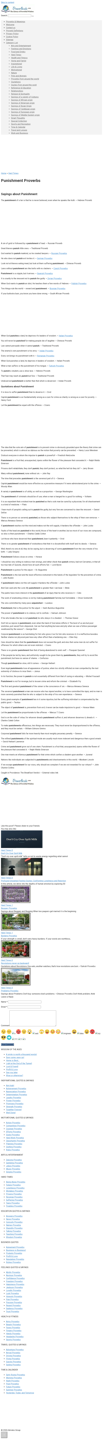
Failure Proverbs (13, 1185)
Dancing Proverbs (14, 1160)
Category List (12, 43)
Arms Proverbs (12, 1321)
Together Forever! (14, 1109)
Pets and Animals (19, 76)
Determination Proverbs (16, 1094)
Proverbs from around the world (25, 79)
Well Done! (11, 1112)
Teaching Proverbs (14, 1234)
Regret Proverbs (13, 1305)
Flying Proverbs (13, 1359)
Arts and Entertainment (21, 46)
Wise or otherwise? (14, 1075)
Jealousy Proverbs (14, 1287)
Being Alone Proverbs (15, 1182)
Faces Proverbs (13, 1327)
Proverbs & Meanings (15, 21)
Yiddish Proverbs (78, 283)
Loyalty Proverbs (13, 1290)
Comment (5, 1025)
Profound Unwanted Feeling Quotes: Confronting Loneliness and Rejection (33, 881)
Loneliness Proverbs (15, 1188)
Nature (14, 73)
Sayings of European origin (23, 112)
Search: (4, 15)
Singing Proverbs (13, 1172)
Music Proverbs (13, 1169)
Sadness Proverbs (14, 1308)
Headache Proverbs (14, 1336)
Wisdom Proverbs (14, 1237)
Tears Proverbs (13, 1203)
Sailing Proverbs (13, 1365)
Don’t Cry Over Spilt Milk (11, 853)
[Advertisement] (51, 154)
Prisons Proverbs (14, 1194)
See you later (12, 1072)
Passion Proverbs (14, 1302)
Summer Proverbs (14, 1390)
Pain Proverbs (12, 1299)
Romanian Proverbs (45, 356)
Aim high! (10, 1085)
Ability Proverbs (13, 1272)
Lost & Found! (12, 1066)
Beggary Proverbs (9, 908)
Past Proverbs (12, 1384)
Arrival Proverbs (13, 1353)
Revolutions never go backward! (15, 963)
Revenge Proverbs (14, 1197)
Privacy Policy (12, 34)
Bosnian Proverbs (57, 288)
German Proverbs (44, 258)
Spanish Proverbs (45, 273)
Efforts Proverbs (13, 1132)
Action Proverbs (13, 1123)
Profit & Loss (12, 1069)
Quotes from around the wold (24, 85)
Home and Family (18, 61)
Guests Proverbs (13, 1362)
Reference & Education (21, 88)
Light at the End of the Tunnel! (19, 1063)
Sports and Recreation (21, 124)
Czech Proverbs (61, 268)
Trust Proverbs (12, 1311)
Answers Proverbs (14, 1216)
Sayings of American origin (23, 103)
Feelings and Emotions (21, 49)
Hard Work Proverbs (15, 1138)
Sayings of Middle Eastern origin (25, 115)
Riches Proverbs (13, 1262)
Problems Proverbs (9, 991)
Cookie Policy (12, 37)
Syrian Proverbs (54, 278)
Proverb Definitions (14, 31)
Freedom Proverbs (14, 1281)
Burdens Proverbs (9, 936)
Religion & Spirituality (20, 94)
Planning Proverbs (14, 1144)
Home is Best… (12, 1060)
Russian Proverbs (59, 253)
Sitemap (9, 40)
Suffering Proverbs (14, 1200)
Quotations (16, 82)
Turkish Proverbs (56, 366)
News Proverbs (13, 1219)
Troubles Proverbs (14, 1206)
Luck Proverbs (12, 1293)
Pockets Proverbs (14, 1253)
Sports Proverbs (13, 1339)
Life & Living (16, 67)
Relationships (17, 91)
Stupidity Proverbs (14, 1228)
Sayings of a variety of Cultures (25, 97)
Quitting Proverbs (13, 1147)
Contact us (10, 27)
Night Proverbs (12, 1381)
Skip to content (7, 2)
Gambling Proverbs (14, 1163)
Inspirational (16, 64)
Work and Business (19, 133)
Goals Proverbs (13, 1135)
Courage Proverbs (14, 1129)
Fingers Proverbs (13, 1330)
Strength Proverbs (14, 1106)
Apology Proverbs (14, 1275)
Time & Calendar (18, 127)
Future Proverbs (13, 1387)
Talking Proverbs (13, 1231)
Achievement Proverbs (16, 1088)
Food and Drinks (18, 52)
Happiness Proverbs (15, 1284)
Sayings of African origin (22, 100)
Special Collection (19, 121)
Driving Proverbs (13, 1356)
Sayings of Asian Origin (21, 106)
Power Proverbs (13, 1100)
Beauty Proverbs (13, 1324)
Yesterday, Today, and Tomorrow (20, 1393)
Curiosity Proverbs (14, 1222)
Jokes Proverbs (13, 1166)
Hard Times (16, 55)
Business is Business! (16, 1250)
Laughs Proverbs (13, 1097)
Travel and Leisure (19, 130)
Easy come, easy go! (15, 1057)
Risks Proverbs (13, 1150)
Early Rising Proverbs (15, 1375)
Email (4, 1007)
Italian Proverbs (66, 336)
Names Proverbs (13, 1225)
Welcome (10, 24)
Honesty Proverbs (14, 1296)
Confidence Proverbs (15, 1278)
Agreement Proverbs (15, 1247)
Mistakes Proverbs (14, 1191)
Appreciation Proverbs (16, 1091)
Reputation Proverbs (15, 1259)
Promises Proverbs (14, 1103)
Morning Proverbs (14, 1378)
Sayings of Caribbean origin (23, 109)
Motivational (16, 70)
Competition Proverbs (15, 1126)
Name (4, 1002)
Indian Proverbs (46, 351)
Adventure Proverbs (15, 1349)
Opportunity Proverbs (15, 1141)
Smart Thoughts (18, 118)
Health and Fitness (19, 58)
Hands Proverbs (13, 1333)
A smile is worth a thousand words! (21, 1054)
